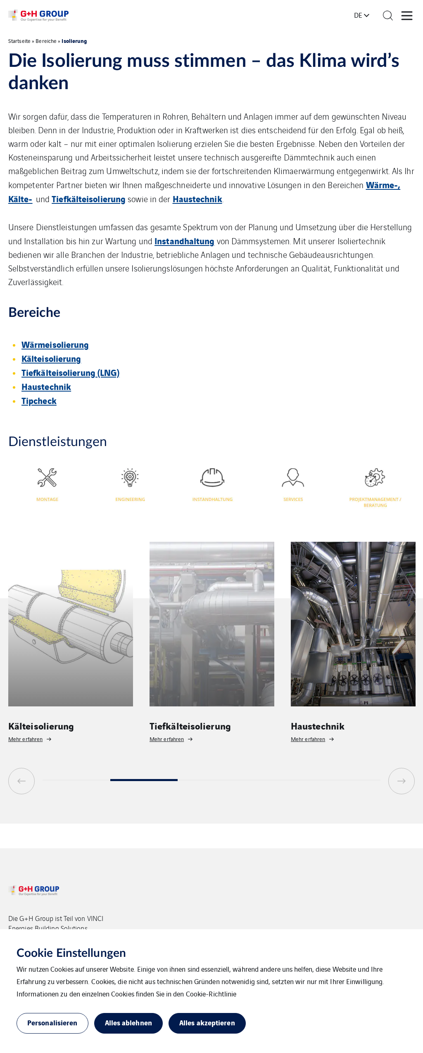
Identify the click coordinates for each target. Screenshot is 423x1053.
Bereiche (46, 41)
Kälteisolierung (51, 358)
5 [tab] (346, 780)
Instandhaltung (184, 240)
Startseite (19, 41)
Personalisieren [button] (52, 1022)
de (358, 15)
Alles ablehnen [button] (128, 1022)
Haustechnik (197, 198)
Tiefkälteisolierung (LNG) (70, 372)
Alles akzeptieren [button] (207, 1022)
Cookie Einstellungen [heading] (71, 953)
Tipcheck (39, 400)
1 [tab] (76, 780)
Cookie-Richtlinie (211, 994)
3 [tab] (211, 780)
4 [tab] (279, 780)
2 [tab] (144, 780)
